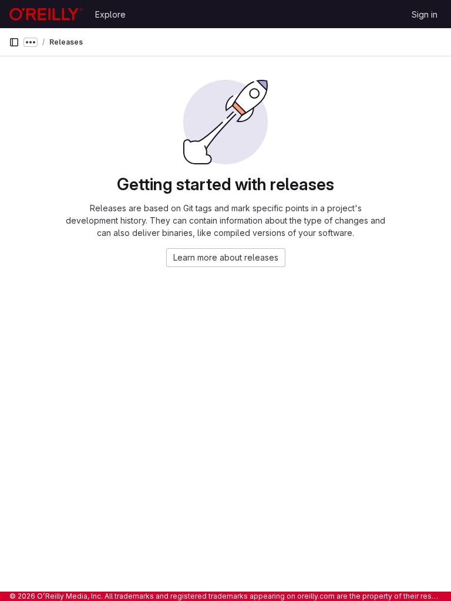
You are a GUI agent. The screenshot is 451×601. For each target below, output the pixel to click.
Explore (110, 14)
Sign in (424, 14)
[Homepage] (46, 14)
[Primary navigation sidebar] (14, 42)
